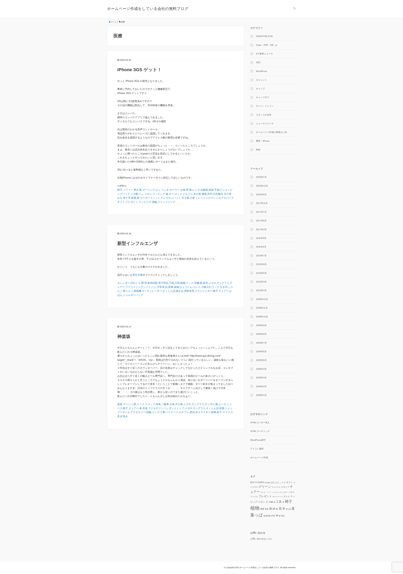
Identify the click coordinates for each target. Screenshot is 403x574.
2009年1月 (261, 395)
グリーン (264, 486)
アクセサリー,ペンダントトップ (166, 408)
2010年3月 (261, 281)
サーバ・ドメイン (265, 106)
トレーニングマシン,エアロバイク (214, 198)
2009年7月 (261, 343)
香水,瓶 (138, 189)
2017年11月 (262, 203)
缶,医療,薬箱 (172, 287)
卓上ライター (202, 412)
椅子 (288, 501)
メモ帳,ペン (137, 194)
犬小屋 (227, 194)
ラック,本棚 (192, 283)
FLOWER (259, 482)
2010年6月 (261, 264)
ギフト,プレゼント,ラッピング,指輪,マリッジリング (146, 202)
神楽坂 (124, 336)
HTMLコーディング (260, 431)
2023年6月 (261, 194)
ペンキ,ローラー (170, 189)
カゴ (284, 482)
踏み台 (179, 291)
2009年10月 (262, 316)
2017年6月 (261, 220)
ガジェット (261, 80)
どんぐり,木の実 (192, 194)
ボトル (287, 496)
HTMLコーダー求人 (260, 422)
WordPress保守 (258, 440)
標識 (262, 509)
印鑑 (271, 502)
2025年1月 (261, 177)
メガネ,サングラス (219, 283)
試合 (273, 516)
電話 (283, 516)
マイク (226, 412)
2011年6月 (261, 247)
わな (119, 198)
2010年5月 (261, 273)
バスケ (291, 492)
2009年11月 (262, 308)
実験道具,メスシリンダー (198, 291)
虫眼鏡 (204, 189)
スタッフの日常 (263, 115)
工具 (279, 501)
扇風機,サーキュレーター (148, 291)
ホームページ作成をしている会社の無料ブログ (147, 8)
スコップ (150, 404)
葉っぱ (256, 515)
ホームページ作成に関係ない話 (271, 132)
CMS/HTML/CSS (264, 36)
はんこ (278, 482)
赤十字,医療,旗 (131, 198)
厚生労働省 (138, 275)
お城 (182, 189)
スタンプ (285, 487)
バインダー (283, 492)
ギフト (289, 482)
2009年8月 (261, 334)
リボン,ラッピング (154, 194)
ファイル (254, 496)
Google (267, 482)
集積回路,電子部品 (158, 283)
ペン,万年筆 (158, 287)
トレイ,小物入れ (202, 287)
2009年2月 (261, 386)
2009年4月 (261, 369)
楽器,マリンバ (125, 404)
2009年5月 (261, 360)
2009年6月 (261, 351)
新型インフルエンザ (137, 243)
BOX (252, 482)
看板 (267, 509)
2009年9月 (261, 325)
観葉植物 (267, 516)
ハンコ (275, 492)
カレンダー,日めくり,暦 (130, 283)
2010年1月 (261, 290)
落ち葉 (288, 509)
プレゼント (265, 496)
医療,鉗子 (216, 412)
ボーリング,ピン (151, 189)
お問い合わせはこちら (261, 538)
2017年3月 (261, 229)
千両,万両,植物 (177, 283)
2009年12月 (262, 299)
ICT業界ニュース (264, 53)
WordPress (261, 71)
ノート (268, 492)
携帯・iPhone (263, 141)
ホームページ (277, 496)
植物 (254, 508)
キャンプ (260, 88)
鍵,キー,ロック (174, 194)
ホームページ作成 (259, 457)
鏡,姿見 (204, 283)
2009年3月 (261, 377)
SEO (258, 62)
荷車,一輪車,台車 (165, 404)
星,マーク (139, 404)
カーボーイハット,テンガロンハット (160, 198)
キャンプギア (262, 97)
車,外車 (143, 408)
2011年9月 (261, 238)
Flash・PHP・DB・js (266, 45)
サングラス (276, 487)
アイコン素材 (257, 448)
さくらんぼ (169, 291)
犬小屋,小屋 (188, 198)
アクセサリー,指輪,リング (145, 412)
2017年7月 (261, 212)
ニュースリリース (265, 123)
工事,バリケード (169, 412)
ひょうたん (186, 287)
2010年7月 (261, 255)
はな (273, 482)
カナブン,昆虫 (187, 412)
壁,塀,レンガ (193, 189)
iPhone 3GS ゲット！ (139, 69)
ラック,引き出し (221, 287)
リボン (261, 501)
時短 (258, 149)
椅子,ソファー (125, 189)
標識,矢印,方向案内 (212, 194)
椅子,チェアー (221, 291)
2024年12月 (262, 186)
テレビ (263, 492)
